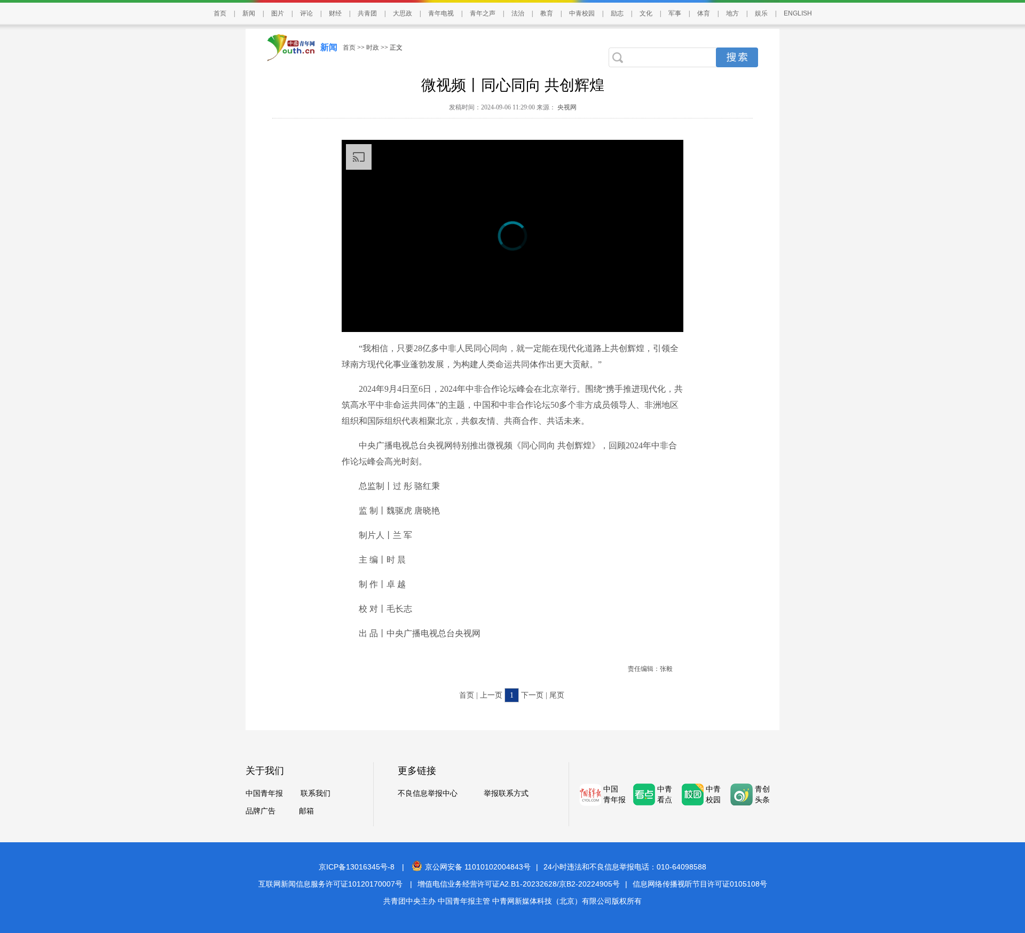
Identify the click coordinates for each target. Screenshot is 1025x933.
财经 (335, 13)
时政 (372, 47)
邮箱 (306, 811)
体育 (703, 13)
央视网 (566, 107)
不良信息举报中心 (428, 793)
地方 (732, 13)
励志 (617, 13)
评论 (306, 13)
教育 (546, 13)
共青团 (367, 13)
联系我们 (315, 793)
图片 (277, 13)
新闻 (248, 13)
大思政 (402, 13)
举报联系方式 (506, 793)
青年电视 (441, 13)
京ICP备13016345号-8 (357, 867)
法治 (517, 13)
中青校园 (582, 13)
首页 (220, 13)
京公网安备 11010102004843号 (478, 867)
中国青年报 (264, 793)
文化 (646, 13)
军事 (674, 13)
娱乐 (761, 13)
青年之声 (482, 13)
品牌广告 (260, 811)
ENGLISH (798, 13)
